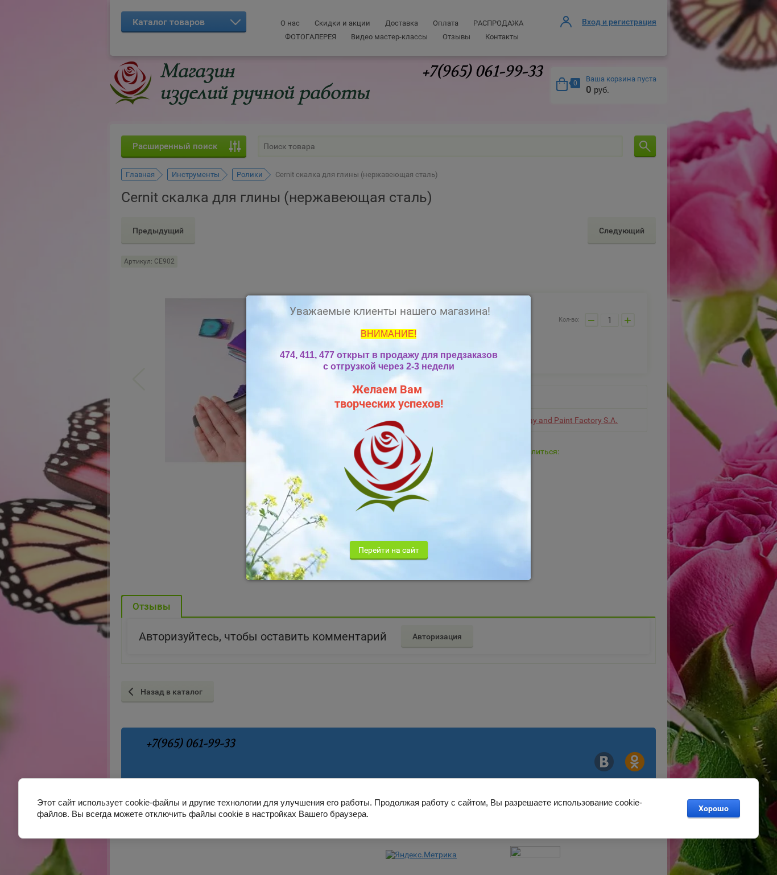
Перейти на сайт (388, 549)
